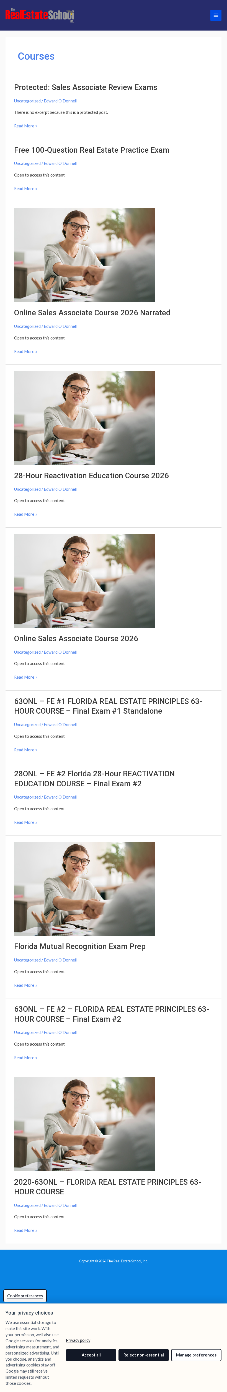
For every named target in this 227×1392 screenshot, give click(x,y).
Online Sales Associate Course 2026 (76, 638)
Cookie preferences (25, 1295)
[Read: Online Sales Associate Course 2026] (84, 580)
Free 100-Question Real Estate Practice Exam (91, 150)
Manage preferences (196, 1355)
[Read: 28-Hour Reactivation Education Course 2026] (84, 417)
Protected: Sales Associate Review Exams (85, 87)
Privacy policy (78, 1340)
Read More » (25, 126)
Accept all (91, 1355)
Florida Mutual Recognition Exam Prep (80, 946)
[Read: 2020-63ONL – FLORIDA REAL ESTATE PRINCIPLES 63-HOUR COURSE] (84, 1123)
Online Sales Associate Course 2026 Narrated (92, 312)
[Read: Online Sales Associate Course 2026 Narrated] (84, 254)
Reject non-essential (143, 1355)
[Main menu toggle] (215, 15)
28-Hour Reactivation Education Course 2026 (91, 475)
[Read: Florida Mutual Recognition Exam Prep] (84, 888)
